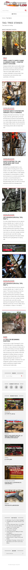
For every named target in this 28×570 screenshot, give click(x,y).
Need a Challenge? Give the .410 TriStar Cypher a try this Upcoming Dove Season (14, 436)
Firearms (7, 433)
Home (3, 18)
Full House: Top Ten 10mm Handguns (15, 520)
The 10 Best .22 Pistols (11, 528)
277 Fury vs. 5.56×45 (10, 413)
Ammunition (7, 412)
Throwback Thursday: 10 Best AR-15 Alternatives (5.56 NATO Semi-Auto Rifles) (14, 541)
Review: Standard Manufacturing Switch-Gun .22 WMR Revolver (13, 535)
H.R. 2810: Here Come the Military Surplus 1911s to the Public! (14, 526)
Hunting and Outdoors (8, 108)
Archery (5, 336)
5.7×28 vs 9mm (8, 459)
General (6, 457)
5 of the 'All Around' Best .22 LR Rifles (15, 524)
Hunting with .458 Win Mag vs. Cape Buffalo (13, 483)
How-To (5, 57)
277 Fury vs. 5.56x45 (11, 530)
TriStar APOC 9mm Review (12, 505)
